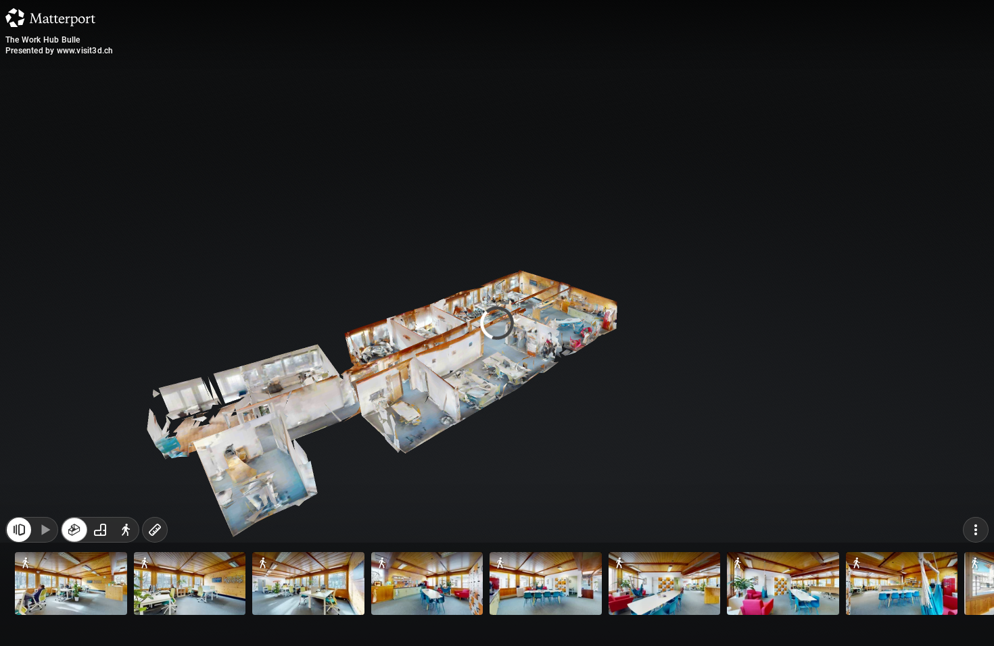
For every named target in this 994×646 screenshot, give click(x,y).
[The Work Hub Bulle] (497, 323)
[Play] (44, 530)
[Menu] (976, 530)
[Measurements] (155, 530)
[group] (100, 530)
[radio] (74, 530)
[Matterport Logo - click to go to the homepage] (50, 17)
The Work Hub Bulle (42, 40)
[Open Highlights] (19, 530)
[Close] (662, 117)
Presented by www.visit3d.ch (59, 50)
